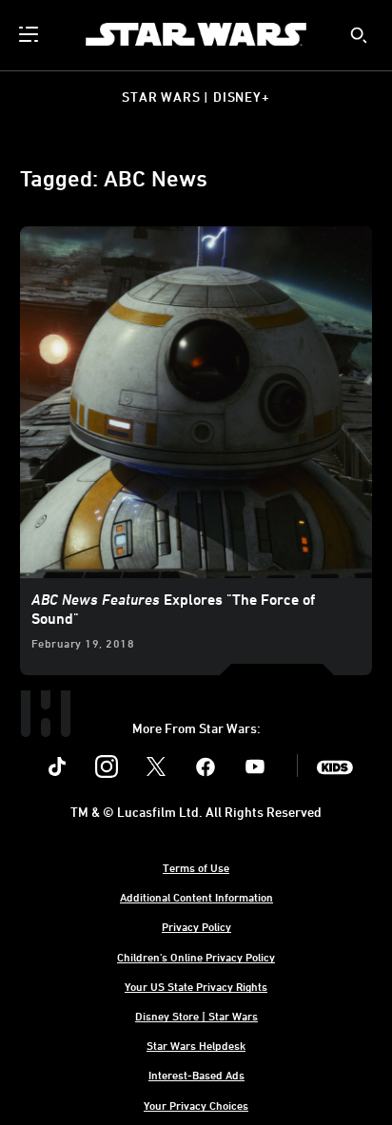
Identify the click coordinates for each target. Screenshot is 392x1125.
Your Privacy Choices (196, 1105)
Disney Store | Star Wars (196, 1015)
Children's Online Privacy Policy (196, 956)
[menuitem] (30, 34)
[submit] (358, 35)
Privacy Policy (196, 926)
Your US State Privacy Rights (196, 986)
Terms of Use (196, 867)
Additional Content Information (196, 896)
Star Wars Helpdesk (196, 1045)
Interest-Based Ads (196, 1074)
